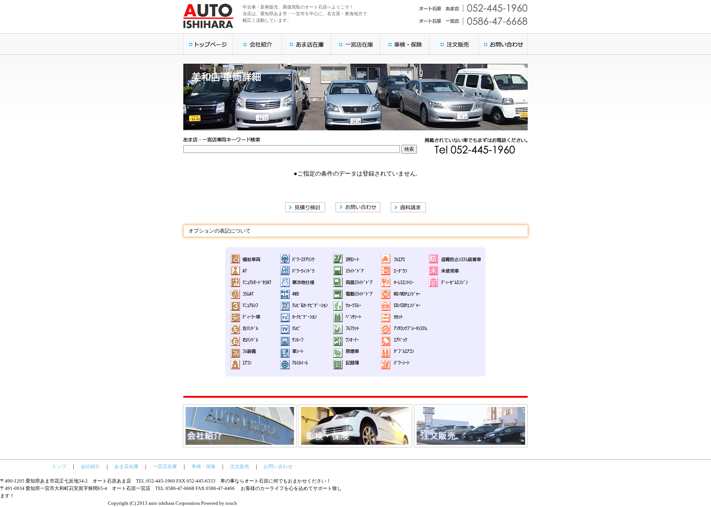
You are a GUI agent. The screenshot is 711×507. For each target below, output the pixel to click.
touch (231, 503)
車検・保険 (203, 466)
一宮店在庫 (165, 466)
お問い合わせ (278, 466)
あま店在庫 (126, 466)
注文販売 (239, 466)
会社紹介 (90, 466)
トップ (59, 466)
